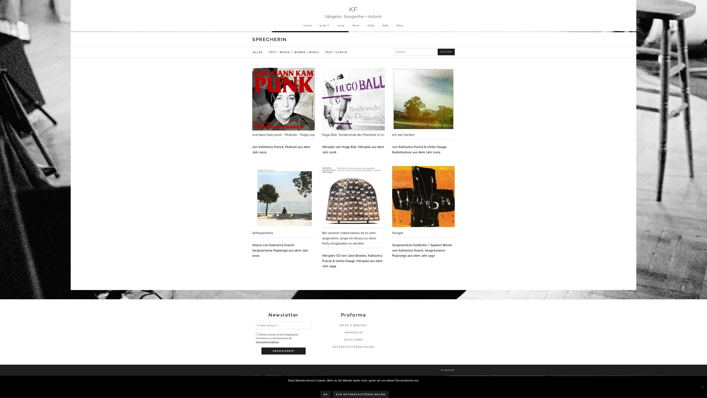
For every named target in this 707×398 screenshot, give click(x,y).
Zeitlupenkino (262, 233)
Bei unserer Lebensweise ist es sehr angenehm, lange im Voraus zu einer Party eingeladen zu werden (349, 238)
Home (308, 25)
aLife (326, 25)
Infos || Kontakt (353, 325)
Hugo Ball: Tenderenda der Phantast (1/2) (353, 135)
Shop (400, 25)
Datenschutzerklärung (267, 342)
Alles (258, 52)
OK (325, 394)
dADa (370, 25)
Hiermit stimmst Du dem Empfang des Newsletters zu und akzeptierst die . (277, 338)
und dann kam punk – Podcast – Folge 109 (283, 135)
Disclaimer (353, 339)
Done (355, 25)
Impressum (353, 332)
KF (353, 9)
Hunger (397, 233)
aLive (341, 25)
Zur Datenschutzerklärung (360, 394)
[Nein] (702, 387)
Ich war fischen (403, 135)
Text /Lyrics (336, 52)
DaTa (385, 25)
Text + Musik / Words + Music (294, 52)
